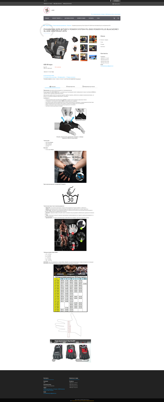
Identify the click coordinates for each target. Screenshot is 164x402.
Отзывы (102, 44)
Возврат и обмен (81, 18)
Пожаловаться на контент (77, 400)
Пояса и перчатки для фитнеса (59, 25)
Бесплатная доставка (49, 75)
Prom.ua (87, 399)
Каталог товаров (56, 18)
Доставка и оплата (69, 18)
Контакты (91, 18)
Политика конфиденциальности (88, 400)
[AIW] (47, 10)
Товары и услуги (48, 25)
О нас (98, 18)
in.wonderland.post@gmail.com (107, 66)
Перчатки (69, 25)
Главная (47, 18)
